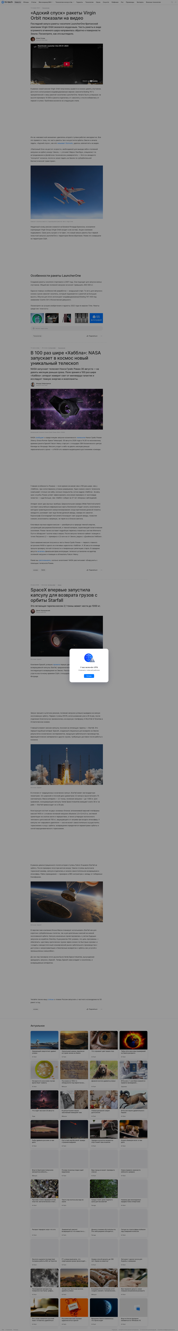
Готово (89, 676)
